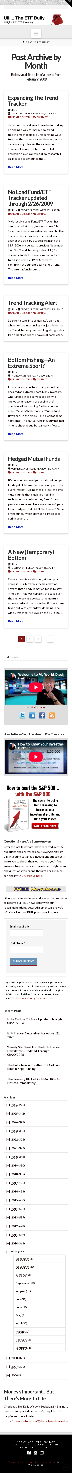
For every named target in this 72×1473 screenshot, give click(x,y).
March (20, 1331)
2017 (14, 1182)
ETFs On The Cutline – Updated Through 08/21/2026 (34, 1021)
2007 (14, 1366)
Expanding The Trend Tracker (33, 100)
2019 (14, 1165)
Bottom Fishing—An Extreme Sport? (31, 362)
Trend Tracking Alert (32, 302)
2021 (14, 1148)
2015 (14, 1200)
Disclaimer (21, 1444)
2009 (14, 1252)
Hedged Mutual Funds (34, 458)
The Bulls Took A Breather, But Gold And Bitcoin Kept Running (34, 1067)
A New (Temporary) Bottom (31, 554)
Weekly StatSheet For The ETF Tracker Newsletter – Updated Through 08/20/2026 (33, 1050)
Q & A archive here (30, 875)
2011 (14, 1234)
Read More (16, 167)
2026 (14, 1105)
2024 (14, 1122)
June (19, 1307)
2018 (14, 1174)
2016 (14, 1191)
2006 (14, 1375)
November (22, 1266)
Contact (42, 117)
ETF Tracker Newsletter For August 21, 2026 (33, 1035)
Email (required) (20, 926)
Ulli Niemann (38, 707)
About (21, 1442)
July (18, 1299)
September (23, 1283)
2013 (14, 1217)
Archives (34, 1442)
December (22, 1258)
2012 (14, 1226)
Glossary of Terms (45, 1444)
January (21, 1347)
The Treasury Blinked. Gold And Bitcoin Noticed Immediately (33, 1081)
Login (48, 1447)
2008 (14, 1358)
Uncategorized (20, 117)
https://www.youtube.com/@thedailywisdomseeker (36, 1421)
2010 (14, 1243)
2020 (14, 1156)
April (19, 1323)
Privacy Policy (30, 1447)
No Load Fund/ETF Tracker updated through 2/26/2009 (30, 197)
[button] (36, 33)
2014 (14, 1208)
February (21, 1339)
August (20, 1291)
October (21, 1274)
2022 (14, 1139)
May (18, 1315)
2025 (14, 1113)
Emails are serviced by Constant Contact (33, 998)
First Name (17, 943)
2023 (14, 1130)
